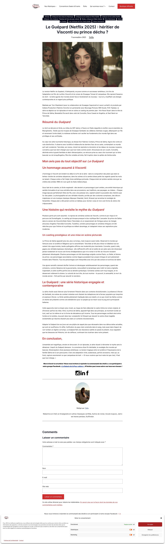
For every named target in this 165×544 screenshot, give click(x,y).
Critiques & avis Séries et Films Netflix (87, 17)
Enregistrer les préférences (150, 535)
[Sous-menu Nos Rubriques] (55, 6)
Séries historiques (98, 21)
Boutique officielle (126, 6)
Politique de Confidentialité (11, 540)
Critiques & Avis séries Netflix (111, 17)
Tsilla (91, 37)
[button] (161, 518)
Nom (44, 468)
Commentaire (47, 446)
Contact (21, 540)
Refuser (150, 529)
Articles (47, 17)
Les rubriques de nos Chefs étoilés (80, 21)
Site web (45, 486)
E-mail (44, 477)
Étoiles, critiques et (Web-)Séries (92, 19)
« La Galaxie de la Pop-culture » (72, 366)
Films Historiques (110, 19)
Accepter (150, 524)
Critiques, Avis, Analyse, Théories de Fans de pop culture (61, 19)
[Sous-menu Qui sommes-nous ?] (105, 6)
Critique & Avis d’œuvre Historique (62, 17)
